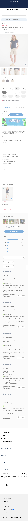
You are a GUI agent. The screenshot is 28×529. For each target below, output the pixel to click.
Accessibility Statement (7, 504)
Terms (4, 479)
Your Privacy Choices (7, 509)
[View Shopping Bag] (26, 9)
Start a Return (5, 438)
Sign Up (23, 473)
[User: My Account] (24, 10)
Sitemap (4, 514)
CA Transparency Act (7, 512)
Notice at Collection (7, 495)
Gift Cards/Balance (7, 441)
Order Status (6, 435)
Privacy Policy (11, 479)
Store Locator (6, 432)
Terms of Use (5, 501)
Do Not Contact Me (6, 498)
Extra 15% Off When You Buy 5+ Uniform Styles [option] (13, 4)
